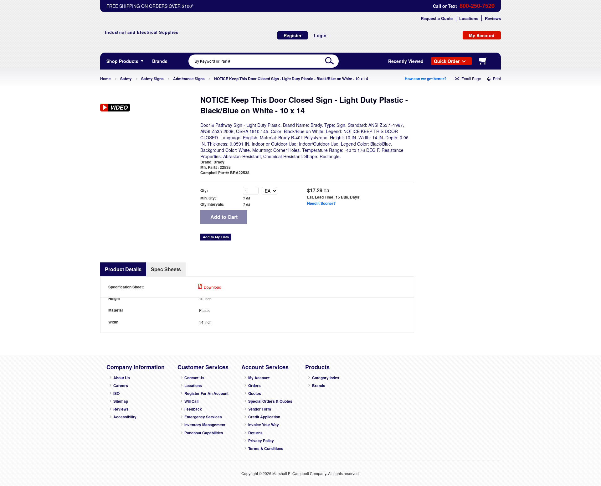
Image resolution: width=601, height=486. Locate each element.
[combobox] (263, 61)
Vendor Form (259, 409)
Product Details (123, 269)
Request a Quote (437, 18)
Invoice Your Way (263, 424)
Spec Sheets (166, 269)
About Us (121, 377)
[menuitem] (160, 61)
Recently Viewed (406, 61)
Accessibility (124, 417)
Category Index (325, 377)
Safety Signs (152, 78)
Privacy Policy (261, 440)
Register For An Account (206, 393)
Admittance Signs (189, 78)
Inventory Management (204, 424)
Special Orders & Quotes (270, 401)
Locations (468, 18)
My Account (259, 377)
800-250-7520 (477, 6)
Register (292, 35)
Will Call (191, 401)
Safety (126, 78)
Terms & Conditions (265, 448)
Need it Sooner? (321, 203)
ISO (116, 393)
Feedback (193, 409)
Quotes (254, 393)
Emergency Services (203, 417)
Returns (255, 433)
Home (105, 78)
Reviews (493, 18)
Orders (254, 385)
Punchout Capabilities (203, 433)
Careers (120, 385)
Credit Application (264, 417)
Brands (318, 385)
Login (320, 35)
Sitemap (120, 401)
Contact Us (194, 377)
